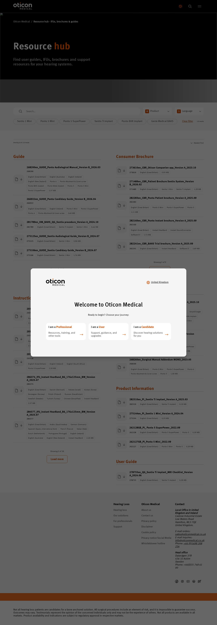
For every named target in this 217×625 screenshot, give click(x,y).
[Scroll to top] (204, 609)
